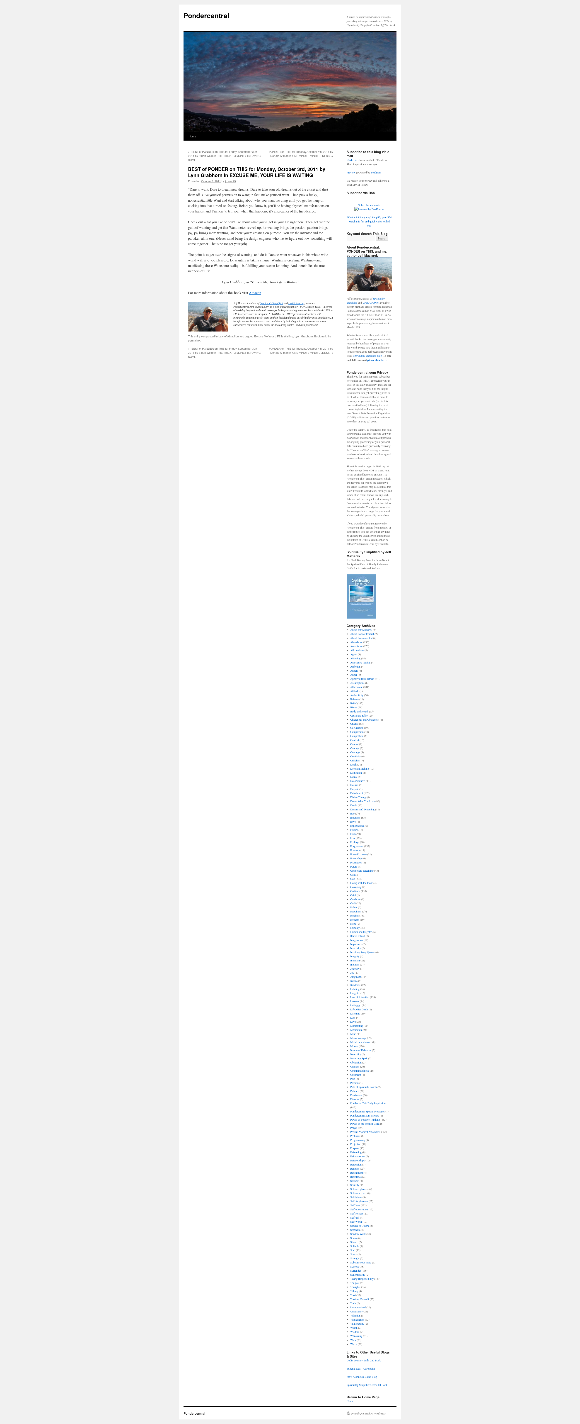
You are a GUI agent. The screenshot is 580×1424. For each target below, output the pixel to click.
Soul (352, 1250)
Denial (353, 776)
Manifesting (356, 1025)
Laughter (355, 993)
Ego (352, 813)
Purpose (354, 1148)
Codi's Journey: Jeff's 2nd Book (364, 1360)
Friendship (356, 858)
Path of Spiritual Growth (363, 1087)
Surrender (355, 1270)
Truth (353, 1303)
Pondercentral (206, 15)
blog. (367, 355)
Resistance (356, 1176)
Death (353, 764)
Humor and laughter (361, 932)
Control (354, 744)
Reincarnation (357, 1156)
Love (353, 1021)
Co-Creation (356, 727)
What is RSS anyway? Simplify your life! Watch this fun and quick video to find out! (369, 221)
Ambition (355, 666)
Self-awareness (358, 1193)
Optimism (355, 1074)
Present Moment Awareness (365, 1132)
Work (353, 1340)
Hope (353, 923)
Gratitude (355, 891)
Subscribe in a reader (369, 205)
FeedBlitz (376, 172)
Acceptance (356, 646)
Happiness (356, 911)
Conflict (354, 740)
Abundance (356, 642)
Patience (354, 1091)
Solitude (354, 1246)
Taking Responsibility (362, 1278)
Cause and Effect (359, 715)
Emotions (355, 817)
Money (354, 1046)
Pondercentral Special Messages (367, 1111)
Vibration (355, 1315)
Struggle (354, 1258)
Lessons (354, 1001)
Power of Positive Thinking (365, 1119)
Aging (353, 654)
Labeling (355, 989)
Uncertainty (356, 1311)
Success (354, 1266)
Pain (352, 1078)
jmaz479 (230, 181)
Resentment (356, 1172)
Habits (353, 907)
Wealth (354, 1327)
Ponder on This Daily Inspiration (368, 1103)
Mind (353, 1034)
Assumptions (357, 683)
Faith (353, 834)
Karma (354, 981)
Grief (353, 895)
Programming (357, 1140)
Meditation (356, 1029)
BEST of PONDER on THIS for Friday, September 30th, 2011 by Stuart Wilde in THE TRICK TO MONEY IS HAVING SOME (224, 156)
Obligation (356, 1062)
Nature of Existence (360, 1050)
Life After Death (359, 1009)
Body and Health (359, 711)
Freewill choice (358, 854)
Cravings (355, 752)
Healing (354, 915)
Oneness (355, 1066)
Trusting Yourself (359, 1299)
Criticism (355, 760)
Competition (356, 736)
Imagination (356, 940)
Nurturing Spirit (358, 1058)
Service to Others (359, 1225)
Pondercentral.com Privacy (364, 1115)
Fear (352, 838)
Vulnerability (357, 1323)
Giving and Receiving (362, 870)
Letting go (355, 1005)
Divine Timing (358, 797)
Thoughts (355, 1287)
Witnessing (356, 1336)
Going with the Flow (361, 883)
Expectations (357, 825)
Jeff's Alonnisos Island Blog (362, 1376)
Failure (354, 829)
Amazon (255, 292)
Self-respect (356, 1213)
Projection (355, 1144)
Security (354, 1185)
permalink (194, 340)
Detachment (356, 793)
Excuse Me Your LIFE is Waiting (273, 336)
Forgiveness (356, 846)
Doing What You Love (362, 801)
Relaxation (356, 1164)
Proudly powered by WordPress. (368, 1413)
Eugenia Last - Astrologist (361, 1368)
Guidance (355, 899)
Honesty (354, 919)
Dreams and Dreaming (362, 809)
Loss (352, 1017)
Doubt (353, 805)
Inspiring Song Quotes (362, 952)
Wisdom (354, 1332)
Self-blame (356, 1197)
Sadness (354, 1181)
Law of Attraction (228, 336)
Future (353, 866)
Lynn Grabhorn (304, 336)
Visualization (357, 1319)
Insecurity (355, 948)
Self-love (355, 1205)
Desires (354, 785)
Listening (355, 1013)
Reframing (356, 1152)
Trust (353, 1295)
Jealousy (355, 968)
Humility (355, 927)
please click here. (377, 360)
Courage (354, 748)
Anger (353, 674)
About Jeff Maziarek (361, 630)
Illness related (357, 936)
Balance (354, 699)
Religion (354, 1168)
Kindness (355, 985)
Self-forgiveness (359, 1201)
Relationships (357, 1160)
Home (192, 136)
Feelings (354, 842)
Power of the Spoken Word (364, 1123)
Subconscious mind (360, 1262)
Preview (351, 172)
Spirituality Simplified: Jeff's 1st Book (367, 1385)
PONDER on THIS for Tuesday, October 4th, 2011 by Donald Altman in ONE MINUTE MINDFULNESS (301, 154)
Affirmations (357, 650)
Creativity (355, 756)
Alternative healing (360, 662)
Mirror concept (358, 1038)
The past (354, 1283)
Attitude (354, 691)
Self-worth (356, 1221)
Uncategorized (358, 1307)
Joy (352, 972)
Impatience (356, 944)
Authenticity (356, 695)
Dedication (356, 772)
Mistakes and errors (361, 1042)
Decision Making (359, 768)
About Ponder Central (362, 634)
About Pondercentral (361, 638)
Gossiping (355, 887)
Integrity (354, 956)
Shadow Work (358, 1234)
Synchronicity (357, 1274)
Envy (353, 821)
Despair (354, 789)
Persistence (356, 1095)
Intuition (354, 964)
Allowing (355, 658)
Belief (353, 703)
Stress (353, 1254)
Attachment (356, 687)
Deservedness (357, 781)
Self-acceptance (358, 1189)
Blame (353, 707)
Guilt (353, 903)
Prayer (353, 1127)
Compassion (357, 732)
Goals (353, 874)
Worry (353, 1344)
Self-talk (354, 1217)
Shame (354, 1238)
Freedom (355, 850)
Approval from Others (362, 678)
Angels (354, 670)
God (352, 878)
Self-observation (359, 1209)
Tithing (354, 1291)
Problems (355, 1136)
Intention (355, 960)
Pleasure (354, 1099)
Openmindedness (359, 1070)
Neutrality (355, 1054)
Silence (354, 1242)
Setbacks (355, 1229)
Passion (354, 1083)
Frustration (356, 862)
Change (354, 723)
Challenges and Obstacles (364, 719)
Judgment (355, 976)
